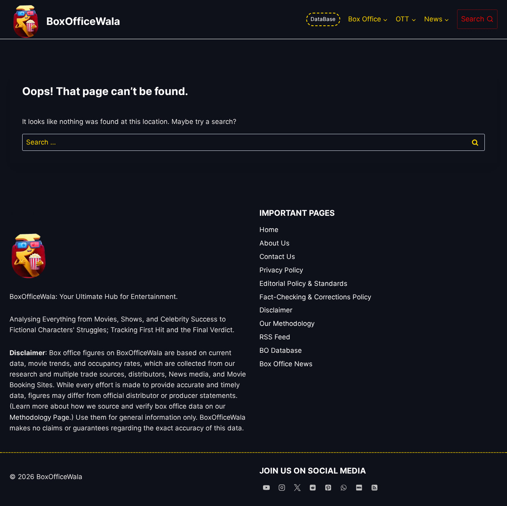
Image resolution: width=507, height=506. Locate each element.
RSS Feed (274, 337)
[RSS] (374, 487)
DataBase (323, 19)
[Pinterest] (328, 487)
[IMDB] (359, 487)
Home (268, 230)
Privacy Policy (281, 270)
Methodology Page (39, 417)
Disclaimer (275, 310)
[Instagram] (281, 487)
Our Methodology (286, 323)
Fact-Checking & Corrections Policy (315, 297)
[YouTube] (266, 487)
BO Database (280, 350)
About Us (274, 243)
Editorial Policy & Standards (303, 283)
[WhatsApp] (343, 487)
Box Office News (286, 364)
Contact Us (277, 257)
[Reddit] (312, 487)
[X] (297, 487)
